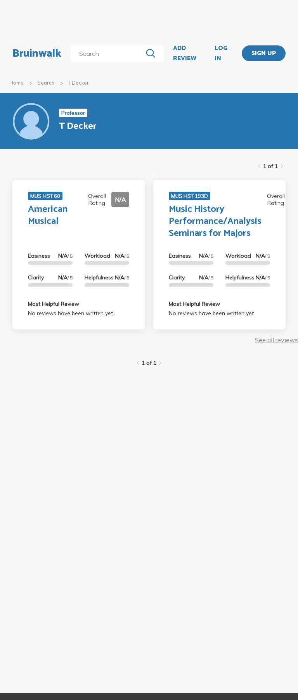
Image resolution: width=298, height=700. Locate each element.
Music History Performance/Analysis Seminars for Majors (215, 221)
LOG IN (221, 53)
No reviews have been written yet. (71, 313)
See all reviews (276, 340)
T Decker (78, 83)
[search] (108, 53)
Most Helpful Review (53, 303)
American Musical (48, 215)
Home (16, 83)
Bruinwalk (36, 53)
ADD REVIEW (184, 53)
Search (45, 83)
